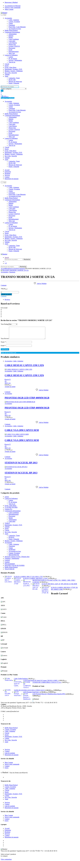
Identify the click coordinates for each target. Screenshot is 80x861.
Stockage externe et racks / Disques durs (17, 556)
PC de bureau (13, 58)
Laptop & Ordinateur (11, 55)
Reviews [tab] (7, 299)
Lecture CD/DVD (14, 46)
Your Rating (4, 324)
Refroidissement (14, 51)
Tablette (7, 74)
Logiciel (7, 560)
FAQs (6, 768)
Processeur (12, 48)
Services (7, 175)
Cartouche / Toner (14, 78)
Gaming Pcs (8, 509)
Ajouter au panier (6, 294)
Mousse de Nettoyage (15, 81)
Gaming (7, 562)
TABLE (7, 523)
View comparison (6, 859)
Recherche (27, 259)
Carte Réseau (13, 43)
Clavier (7, 64)
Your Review (5, 338)
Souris (7, 65)
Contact (7, 177)
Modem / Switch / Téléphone (14, 71)
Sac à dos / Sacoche (11, 73)
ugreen (7, 497)
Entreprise (8, 171)
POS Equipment (10, 564)
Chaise (11, 23)
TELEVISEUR (9, 569)
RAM (10, 50)
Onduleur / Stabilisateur (12, 558)
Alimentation (13, 34)
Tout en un (12, 62)
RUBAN (11, 537)
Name (3, 342)
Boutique (7, 173)
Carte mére (12, 41)
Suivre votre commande (13, 7)
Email (3, 345)
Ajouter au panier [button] (10, 386)
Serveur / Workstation (15, 60)
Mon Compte (9, 9)
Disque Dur (12, 44)
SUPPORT (12, 549)
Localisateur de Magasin (12, 6)
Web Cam (12, 53)
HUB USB (12, 80)
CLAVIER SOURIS (11, 507)
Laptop (11, 57)
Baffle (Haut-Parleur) (11, 30)
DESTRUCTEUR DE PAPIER (14, 565)
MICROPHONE (14, 555)
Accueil (7, 170)
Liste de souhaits (10, 753)
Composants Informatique (13, 511)
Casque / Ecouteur (14, 21)
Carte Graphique (14, 39)
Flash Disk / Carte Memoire (17, 27)
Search (7, 257)
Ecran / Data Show (10, 67)
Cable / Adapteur (14, 20)
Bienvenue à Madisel (11, 2)
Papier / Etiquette (14, 83)
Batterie (11, 36)
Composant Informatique (12, 32)
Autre (6, 76)
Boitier (11, 37)
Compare (3, 285)
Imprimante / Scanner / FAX (13, 69)
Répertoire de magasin (11, 179)
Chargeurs (12, 25)
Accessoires (8, 18)
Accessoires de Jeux (15, 28)
